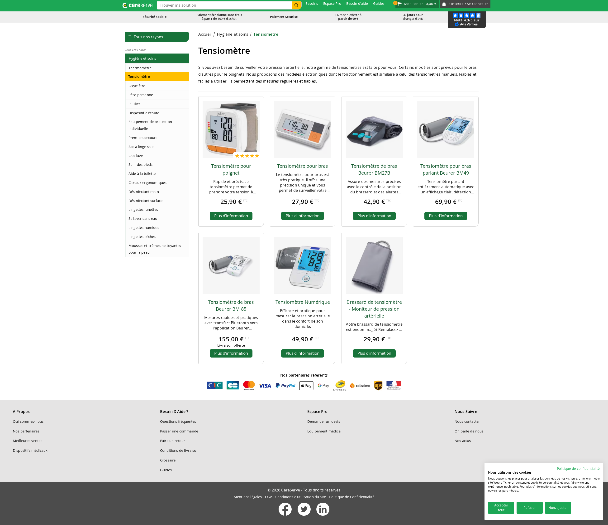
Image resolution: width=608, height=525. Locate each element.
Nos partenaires (26, 431)
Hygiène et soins (142, 58)
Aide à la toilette (142, 173)
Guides (166, 469)
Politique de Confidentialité (351, 496)
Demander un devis (323, 421)
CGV (268, 496)
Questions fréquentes (178, 421)
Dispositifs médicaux (30, 450)
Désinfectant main (143, 191)
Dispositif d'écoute (143, 112)
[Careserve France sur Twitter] (304, 516)
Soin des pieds (140, 164)
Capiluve (135, 155)
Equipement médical (324, 431)
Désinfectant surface (145, 200)
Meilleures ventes (27, 440)
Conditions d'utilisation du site (300, 496)
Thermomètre (140, 67)
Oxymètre (136, 85)
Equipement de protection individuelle (150, 125)
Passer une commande (179, 431)
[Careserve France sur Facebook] (285, 516)
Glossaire (168, 460)
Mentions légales (248, 496)
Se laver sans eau (142, 218)
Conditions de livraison (179, 450)
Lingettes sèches (142, 236)
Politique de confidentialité (578, 468)
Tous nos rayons (145, 36)
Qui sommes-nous (28, 421)
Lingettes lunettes (143, 209)
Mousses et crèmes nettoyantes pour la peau (154, 249)
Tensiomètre (139, 76)
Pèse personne (140, 94)
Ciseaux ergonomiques (147, 182)
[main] (338, 199)
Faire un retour (172, 440)
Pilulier (134, 103)
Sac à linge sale (141, 146)
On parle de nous (469, 431)
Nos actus (463, 440)
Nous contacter (467, 421)
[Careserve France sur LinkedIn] (323, 516)
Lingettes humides (143, 227)
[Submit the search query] (296, 5)
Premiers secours (142, 137)
